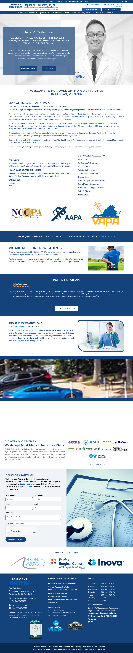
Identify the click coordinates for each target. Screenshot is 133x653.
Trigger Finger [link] (84, 177)
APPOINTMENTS (29, 69)
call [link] (25, 486)
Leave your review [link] (66, 308)
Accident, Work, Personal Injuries (77, 13)
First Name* (10, 495)
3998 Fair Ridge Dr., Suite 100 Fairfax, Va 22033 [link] (106, 4)
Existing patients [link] (27, 484)
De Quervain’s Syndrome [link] (88, 163)
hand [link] (20, 338)
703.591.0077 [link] (119, 7)
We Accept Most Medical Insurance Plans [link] (34, 445)
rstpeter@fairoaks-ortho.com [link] (65, 589)
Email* (36, 504)
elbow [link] (31, 338)
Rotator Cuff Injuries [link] (86, 170)
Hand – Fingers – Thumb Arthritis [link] (91, 180)
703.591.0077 (50, 69)
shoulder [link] (41, 338)
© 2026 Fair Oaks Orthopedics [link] (43, 649)
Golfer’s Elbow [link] (84, 191)
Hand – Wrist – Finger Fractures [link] (91, 187)
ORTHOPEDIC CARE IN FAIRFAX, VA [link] (21, 441)
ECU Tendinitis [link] (84, 166)
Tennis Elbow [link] (83, 194)
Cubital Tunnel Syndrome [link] (88, 184)
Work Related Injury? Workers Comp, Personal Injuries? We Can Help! (66, 1)
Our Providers (30, 13)
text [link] (31, 486)
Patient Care (56, 13)
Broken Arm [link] (83, 159)
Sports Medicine (98, 13)
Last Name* (38, 495)
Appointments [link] (111, 9)
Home (21, 13)
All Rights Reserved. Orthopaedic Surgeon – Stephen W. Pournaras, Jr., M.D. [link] (80, 649)
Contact (110, 13)
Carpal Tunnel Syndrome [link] (88, 173)
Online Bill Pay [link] (91, 9)
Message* (9, 513)
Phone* (8, 504)
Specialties (43, 13)
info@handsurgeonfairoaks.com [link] (106, 608)
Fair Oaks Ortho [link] (17, 326)
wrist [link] (25, 338)
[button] (11, 292)
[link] (126, 1)
